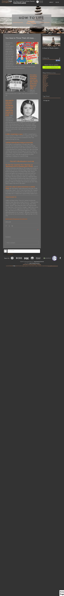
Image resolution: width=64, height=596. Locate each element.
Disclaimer (39, 264)
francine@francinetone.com (53, 265)
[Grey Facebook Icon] (60, 58)
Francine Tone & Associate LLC (26, 261)
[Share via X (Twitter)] (9, 225)
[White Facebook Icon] (60, 258)
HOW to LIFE (8, 221)
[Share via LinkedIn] (12, 225)
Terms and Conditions (32, 264)
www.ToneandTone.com (34, 263)
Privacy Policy (25, 264)
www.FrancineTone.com (39, 261)
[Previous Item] (44, 41)
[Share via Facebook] (6, 225)
